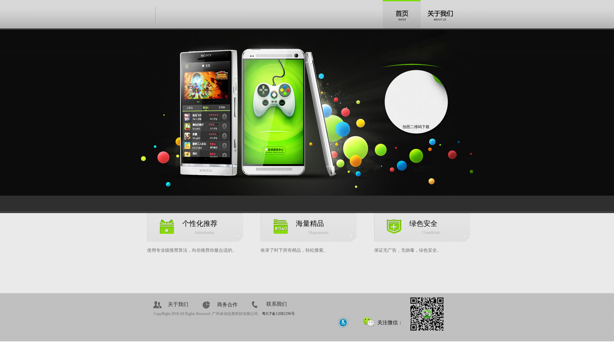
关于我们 (178, 304)
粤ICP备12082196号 (278, 313)
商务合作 (227, 304)
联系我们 (276, 304)
